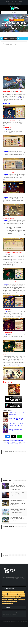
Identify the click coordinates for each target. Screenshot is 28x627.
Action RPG (7, 440)
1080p (16, 599)
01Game (22, 593)
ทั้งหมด (16, 19)
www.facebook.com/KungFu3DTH (12, 365)
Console (20, 1)
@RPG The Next (21, 599)
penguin (13, 489)
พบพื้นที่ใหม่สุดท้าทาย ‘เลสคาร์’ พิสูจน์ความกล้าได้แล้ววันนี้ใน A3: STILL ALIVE (18, 494)
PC (16, 1)
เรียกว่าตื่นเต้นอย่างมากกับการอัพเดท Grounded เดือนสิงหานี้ (12, 38)
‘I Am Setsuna (5, 601)
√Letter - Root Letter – (13, 601)
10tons (17, 595)
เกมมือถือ (11, 443)
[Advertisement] (14, 61)
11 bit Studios (5, 597)
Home (4, 31)
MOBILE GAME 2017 (10, 442)
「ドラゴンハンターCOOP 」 (7, 603)
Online (12, 1)
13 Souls (4, 599)
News (12, 19)
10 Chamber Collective (6, 595)
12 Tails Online (12, 597)
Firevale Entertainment (15, 440)
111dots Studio (10, 599)
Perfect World (17, 442)
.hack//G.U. (5, 593)
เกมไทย (21, 19)
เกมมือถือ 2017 (16, 443)
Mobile (7, 1)
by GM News (7, 43)
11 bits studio (22, 595)
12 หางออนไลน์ (18, 597)
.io (18, 593)
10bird (13, 595)
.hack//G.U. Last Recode (12, 593)
